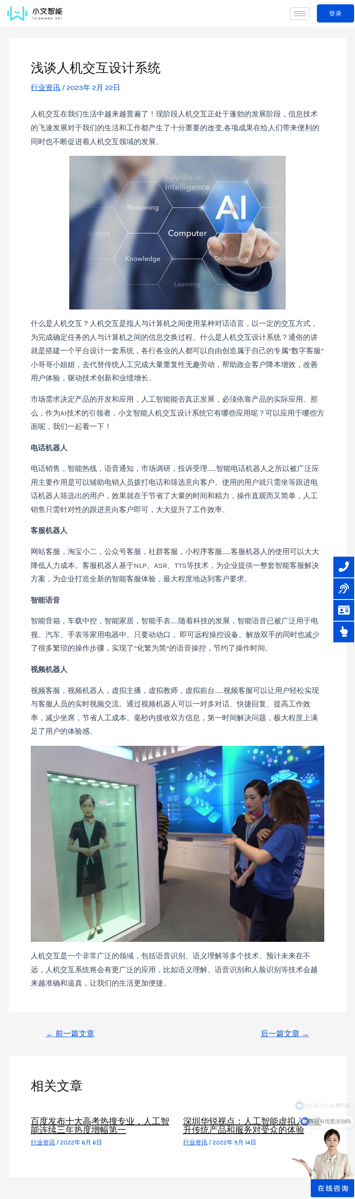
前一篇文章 (70, 1034)
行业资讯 (45, 87)
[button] (335, 13)
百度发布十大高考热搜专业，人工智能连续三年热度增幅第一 (100, 1125)
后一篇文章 (285, 1034)
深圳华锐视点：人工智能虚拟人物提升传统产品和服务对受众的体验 (252, 1125)
